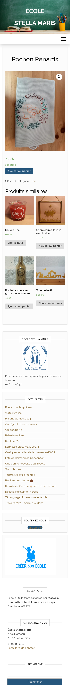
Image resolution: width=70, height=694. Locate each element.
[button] (35, 527)
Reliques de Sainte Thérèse (21, 491)
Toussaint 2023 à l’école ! (20, 474)
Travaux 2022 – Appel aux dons (24, 503)
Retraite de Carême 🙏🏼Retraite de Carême (30, 486)
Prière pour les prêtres (18, 407)
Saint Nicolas (13, 469)
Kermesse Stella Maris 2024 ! (22, 446)
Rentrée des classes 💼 (19, 480)
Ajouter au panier (19, 171)
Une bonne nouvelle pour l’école (25, 463)
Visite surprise (13, 413)
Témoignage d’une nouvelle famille (26, 497)
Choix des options (50, 303)
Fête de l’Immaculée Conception (25, 458)
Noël (33, 181)
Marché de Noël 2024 (18, 418)
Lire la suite (15, 242)
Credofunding (13, 429)
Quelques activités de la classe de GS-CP (30, 452)
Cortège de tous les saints (21, 424)
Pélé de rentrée (14, 435)
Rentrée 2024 (13, 441)
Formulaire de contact (21, 647)
